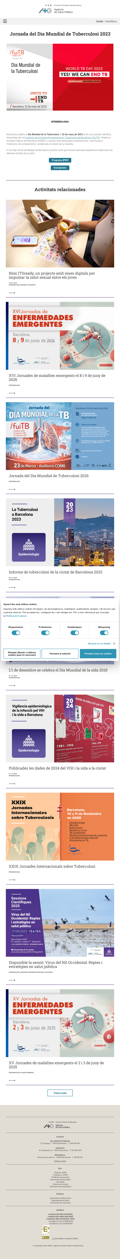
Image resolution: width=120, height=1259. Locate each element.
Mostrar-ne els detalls (99, 643)
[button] (5, 21)
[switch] (45, 633)
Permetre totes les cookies (98, 653)
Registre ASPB (60, 1172)
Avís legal (60, 1182)
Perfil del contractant (60, 1177)
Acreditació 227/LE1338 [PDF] (61, 1221)
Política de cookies (60, 1184)
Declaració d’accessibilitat (60, 1186)
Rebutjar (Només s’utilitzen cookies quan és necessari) (22, 653)
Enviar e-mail (60, 1161)
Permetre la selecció (60, 653)
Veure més (60, 1093)
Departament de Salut (60, 1200)
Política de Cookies (16, 615)
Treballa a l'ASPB (60, 1175)
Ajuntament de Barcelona (60, 1198)
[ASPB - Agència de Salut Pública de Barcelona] (60, 1125)
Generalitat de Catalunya (60, 1202)
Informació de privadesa (60, 1179)
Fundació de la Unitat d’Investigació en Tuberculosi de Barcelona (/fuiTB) (62, 137)
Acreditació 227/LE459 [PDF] (61, 1223)
